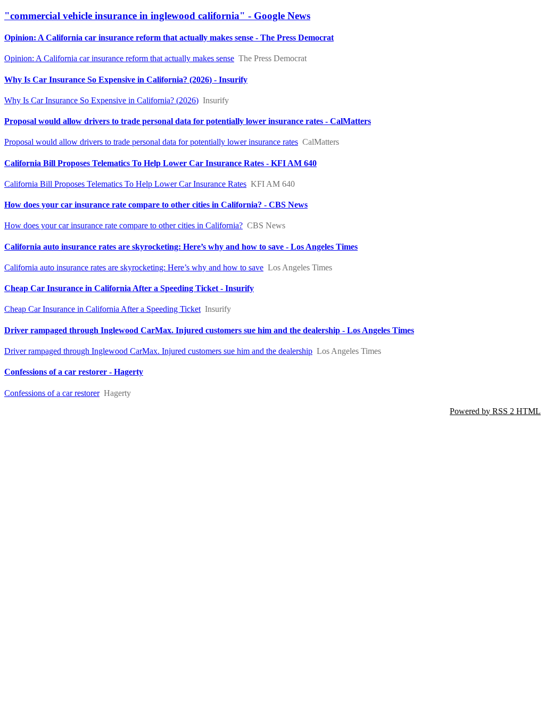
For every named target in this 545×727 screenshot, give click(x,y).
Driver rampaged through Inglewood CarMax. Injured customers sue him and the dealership (158, 351)
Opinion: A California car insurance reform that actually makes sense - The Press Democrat (169, 37)
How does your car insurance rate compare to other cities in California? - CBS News (156, 204)
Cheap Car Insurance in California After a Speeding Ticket (102, 308)
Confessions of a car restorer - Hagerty (73, 371)
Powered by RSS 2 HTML (495, 411)
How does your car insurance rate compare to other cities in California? (123, 225)
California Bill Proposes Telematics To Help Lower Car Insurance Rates (125, 183)
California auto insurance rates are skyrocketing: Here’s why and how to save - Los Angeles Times (181, 246)
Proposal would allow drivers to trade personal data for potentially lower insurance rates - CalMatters (187, 121)
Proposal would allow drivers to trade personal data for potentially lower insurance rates (151, 141)
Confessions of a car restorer (52, 393)
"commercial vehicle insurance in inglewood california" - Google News (157, 15)
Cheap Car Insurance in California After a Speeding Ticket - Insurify (129, 288)
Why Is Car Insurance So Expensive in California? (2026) (101, 100)
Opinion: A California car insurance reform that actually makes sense (119, 58)
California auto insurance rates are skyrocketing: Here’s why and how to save (133, 267)
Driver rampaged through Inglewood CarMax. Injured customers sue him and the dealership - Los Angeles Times (209, 330)
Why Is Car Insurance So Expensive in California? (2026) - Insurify (125, 79)
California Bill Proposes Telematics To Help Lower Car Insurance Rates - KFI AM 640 (160, 163)
